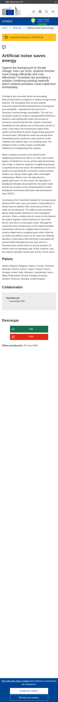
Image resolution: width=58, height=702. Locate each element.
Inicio (4, 28)
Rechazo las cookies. (29, 697)
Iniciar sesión (34, 12)
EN (4, 47)
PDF (31, 337)
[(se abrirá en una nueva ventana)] (11, 10)
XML (31, 329)
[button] (40, 12)
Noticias (17, 28)
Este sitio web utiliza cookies (16, 681)
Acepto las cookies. (29, 691)
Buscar (47, 12)
